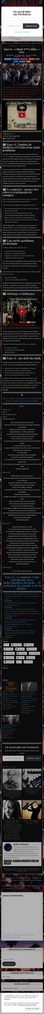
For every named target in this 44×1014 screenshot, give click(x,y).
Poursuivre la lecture (22, 32)
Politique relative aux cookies (27, 1005)
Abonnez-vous (31, 26)
